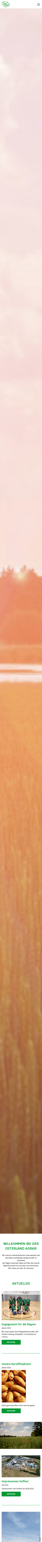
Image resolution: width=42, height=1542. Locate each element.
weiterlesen (11, 1342)
